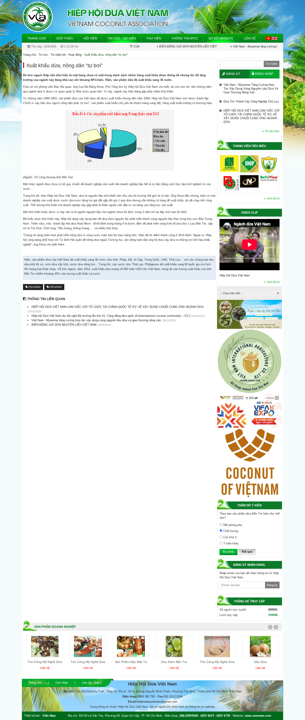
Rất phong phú (232, 525)
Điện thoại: (130, 696)
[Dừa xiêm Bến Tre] (174, 646)
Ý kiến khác (230, 543)
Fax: (160, 696)
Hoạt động (74, 54)
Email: (132, 701)
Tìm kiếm (271, 63)
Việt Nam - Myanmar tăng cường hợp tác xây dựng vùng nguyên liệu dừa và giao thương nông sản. (251, 138)
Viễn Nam (49, 715)
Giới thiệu (61, 682)
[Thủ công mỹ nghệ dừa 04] (88, 646)
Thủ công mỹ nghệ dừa (44, 662)
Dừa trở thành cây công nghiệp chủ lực (251, 84)
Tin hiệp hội (58, 54)
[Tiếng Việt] (269, 38)
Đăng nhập (264, 74)
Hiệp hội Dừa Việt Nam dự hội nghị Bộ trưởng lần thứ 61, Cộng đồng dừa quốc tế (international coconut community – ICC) (252, 120)
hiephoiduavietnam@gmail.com (157, 701)
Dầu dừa (260, 662)
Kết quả (247, 551)
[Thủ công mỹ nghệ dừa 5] (217, 646)
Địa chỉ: (69, 691)
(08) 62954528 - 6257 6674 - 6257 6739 (205, 715)
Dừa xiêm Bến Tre (174, 662)
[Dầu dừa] (260, 646)
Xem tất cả (273, 198)
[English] (274, 38)
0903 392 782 (146, 696)
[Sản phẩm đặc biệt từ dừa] (131, 646)
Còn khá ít (229, 537)
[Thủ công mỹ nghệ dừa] (45, 646)
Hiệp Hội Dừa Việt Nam (234, 275)
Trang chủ (35, 682)
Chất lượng (230, 531)
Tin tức (43, 54)
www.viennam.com (258, 715)
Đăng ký (233, 74)
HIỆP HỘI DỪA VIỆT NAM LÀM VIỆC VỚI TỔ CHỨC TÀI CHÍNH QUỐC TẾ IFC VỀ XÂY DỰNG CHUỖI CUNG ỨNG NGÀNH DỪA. (252, 99)
